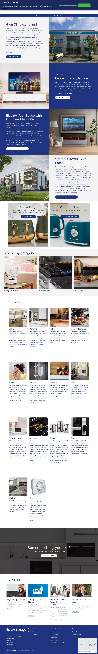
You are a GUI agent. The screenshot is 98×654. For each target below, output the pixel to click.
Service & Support (33, 634)
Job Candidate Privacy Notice (58, 643)
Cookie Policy (5, 7)
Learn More (31, 615)
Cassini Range (28, 216)
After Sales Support (56, 619)
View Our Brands (14, 56)
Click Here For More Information (17, 148)
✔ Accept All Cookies (84, 5)
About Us (74, 632)
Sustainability (53, 637)
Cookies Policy (54, 632)
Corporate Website (77, 634)
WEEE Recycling (54, 640)
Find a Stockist (49, 555)
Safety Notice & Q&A (62, 97)
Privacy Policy (54, 634)
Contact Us (31, 632)
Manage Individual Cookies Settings (68, 5)
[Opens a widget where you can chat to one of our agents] (87, 645)
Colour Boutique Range (70, 216)
